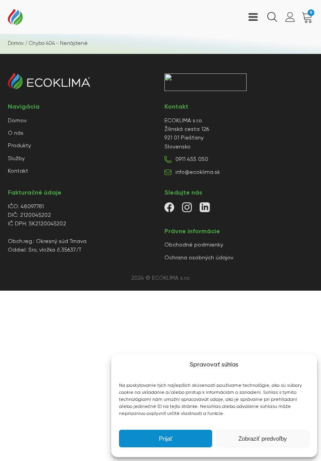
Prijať (166, 438)
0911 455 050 (191, 159)
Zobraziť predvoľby (262, 438)
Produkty (19, 145)
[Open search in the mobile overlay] (271, 17)
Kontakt (18, 171)
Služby (16, 158)
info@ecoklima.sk (197, 172)
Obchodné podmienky (193, 245)
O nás (15, 133)
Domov (16, 43)
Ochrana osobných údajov (198, 258)
